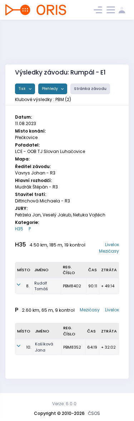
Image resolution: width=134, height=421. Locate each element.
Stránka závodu (90, 88)
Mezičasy (109, 251)
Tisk (23, 88)
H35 (19, 229)
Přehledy (50, 88)
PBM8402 (72, 286)
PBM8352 (72, 347)
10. (28, 347)
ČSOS (94, 413)
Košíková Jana (44, 347)
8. (27, 286)
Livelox (112, 244)
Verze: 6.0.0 (64, 404)
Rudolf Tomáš (41, 286)
